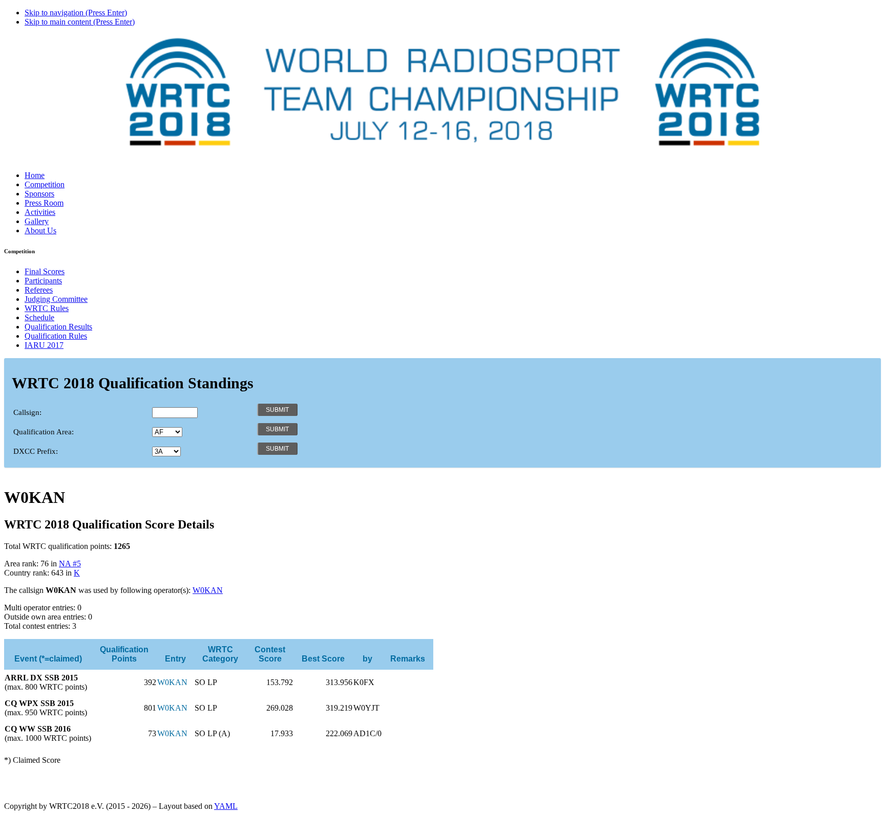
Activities (40, 212)
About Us (40, 230)
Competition (45, 184)
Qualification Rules (56, 336)
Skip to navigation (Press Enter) (76, 12)
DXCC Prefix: (35, 451)
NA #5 (70, 563)
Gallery (37, 221)
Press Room (44, 203)
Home (35, 175)
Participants (43, 280)
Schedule (39, 317)
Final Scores (45, 271)
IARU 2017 (44, 345)
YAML (226, 806)
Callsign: (27, 412)
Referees (39, 289)
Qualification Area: (43, 432)
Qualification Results (58, 326)
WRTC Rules (47, 308)
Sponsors (39, 193)
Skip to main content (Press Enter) (80, 21)
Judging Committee (56, 299)
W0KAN (208, 590)
